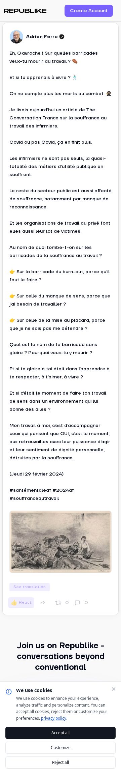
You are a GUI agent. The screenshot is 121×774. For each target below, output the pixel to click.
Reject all (60, 762)
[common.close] (113, 689)
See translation (29, 587)
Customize (61, 747)
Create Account (89, 11)
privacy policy (53, 718)
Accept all (60, 733)
